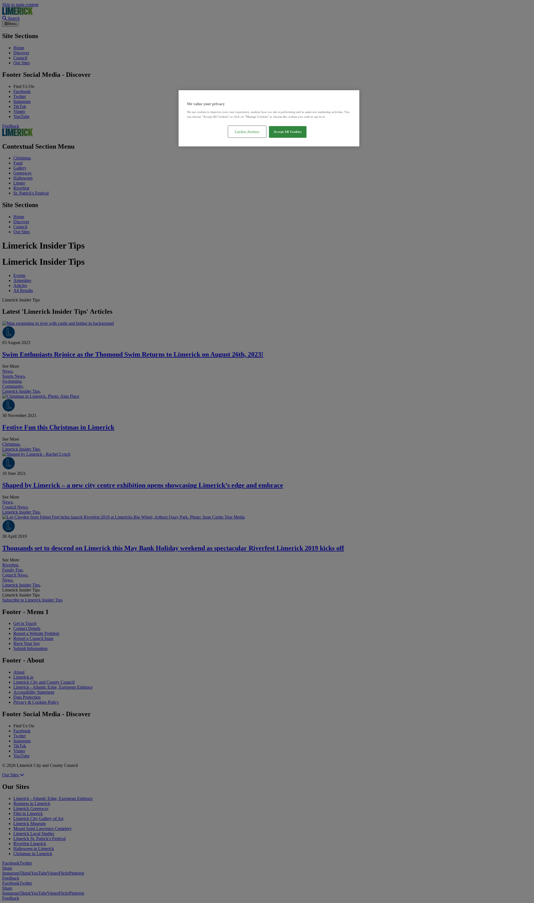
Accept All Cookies (287, 131)
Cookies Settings (247, 131)
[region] (269, 118)
